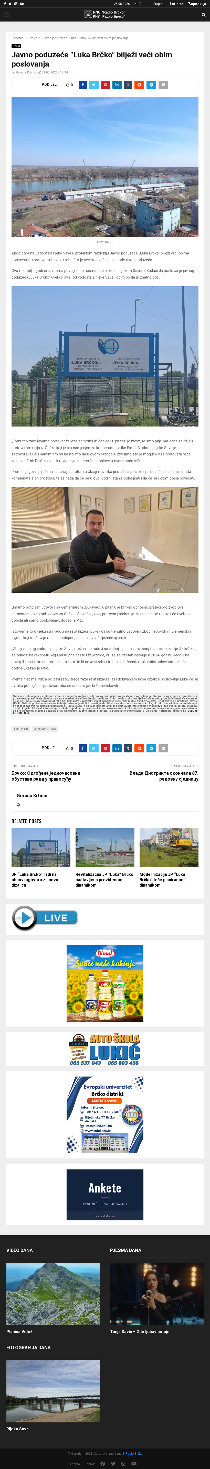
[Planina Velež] (53, 1294)
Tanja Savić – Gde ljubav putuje (140, 1331)
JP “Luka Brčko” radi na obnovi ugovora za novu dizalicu (35, 880)
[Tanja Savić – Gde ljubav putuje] (157, 1294)
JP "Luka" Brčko (45, 729)
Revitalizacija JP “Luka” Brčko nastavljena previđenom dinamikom (104, 880)
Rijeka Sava (17, 1429)
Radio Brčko (133, 1453)
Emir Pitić (21, 729)
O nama (74, 1464)
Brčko (16, 46)
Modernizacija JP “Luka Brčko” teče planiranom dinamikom (162, 880)
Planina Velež (19, 1331)
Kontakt (90, 1464)
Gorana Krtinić (26, 72)
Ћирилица (197, 4)
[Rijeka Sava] (53, 1391)
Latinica (177, 4)
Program (159, 4)
